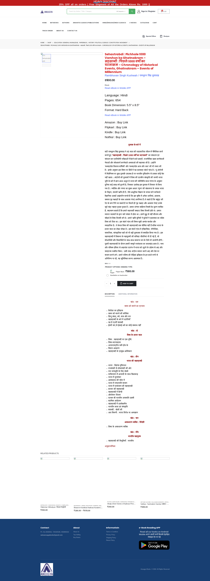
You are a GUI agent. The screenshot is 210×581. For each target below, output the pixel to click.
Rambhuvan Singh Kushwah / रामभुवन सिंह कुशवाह (132, 75)
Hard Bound (116, 501)
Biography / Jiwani (79, 505)
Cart (155, 23)
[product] (54, 479)
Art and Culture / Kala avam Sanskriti (152, 502)
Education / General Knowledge (96, 505)
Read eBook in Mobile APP (118, 88)
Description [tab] (110, 294)
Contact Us (72, 31)
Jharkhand (123, 501)
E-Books (133, 23)
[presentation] (41, 95)
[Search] (132, 11)
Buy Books (54, 23)
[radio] (121, 273)
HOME (44, 23)
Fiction (109, 501)
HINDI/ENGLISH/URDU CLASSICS (114, 23)
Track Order (47, 31)
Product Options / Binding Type (118, 267)
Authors (65, 23)
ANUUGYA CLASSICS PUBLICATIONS (86, 23)
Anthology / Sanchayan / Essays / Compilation (54, 505)
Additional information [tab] (127, 294)
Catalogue (144, 23)
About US (60, 31)
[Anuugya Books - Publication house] (46, 11)
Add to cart (128, 283)
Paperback (131, 501)
